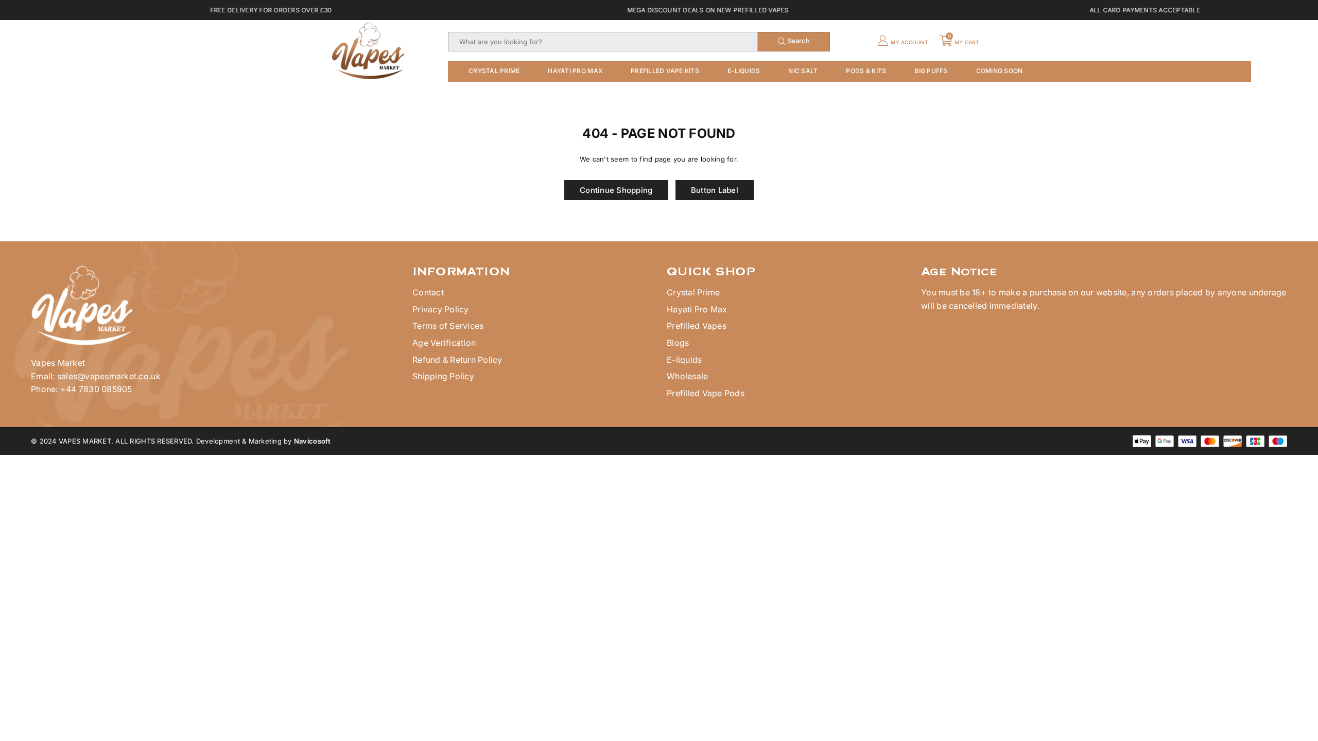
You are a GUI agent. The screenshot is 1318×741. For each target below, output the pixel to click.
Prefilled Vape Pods (705, 393)
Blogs (678, 343)
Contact (428, 292)
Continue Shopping (616, 190)
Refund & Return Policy (457, 360)
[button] (960, 41)
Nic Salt (803, 71)
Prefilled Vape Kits (665, 71)
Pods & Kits (866, 71)
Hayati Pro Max (575, 71)
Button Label (714, 190)
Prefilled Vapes (696, 326)
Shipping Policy (443, 376)
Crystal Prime (494, 71)
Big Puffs (930, 71)
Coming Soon (999, 71)
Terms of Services (447, 326)
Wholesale (687, 376)
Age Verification (444, 343)
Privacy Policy (440, 309)
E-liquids (684, 360)
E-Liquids (743, 71)
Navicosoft (312, 441)
